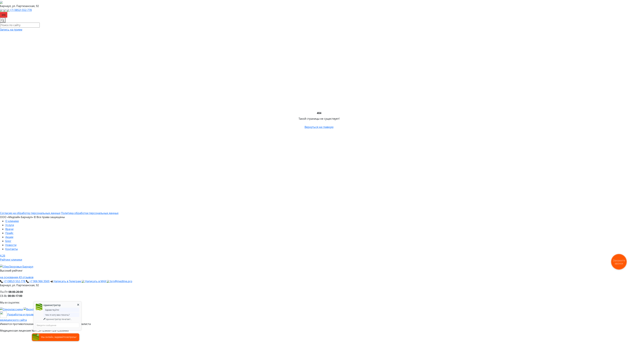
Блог (8, 241)
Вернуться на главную (319, 127)
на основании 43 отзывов (16, 277)
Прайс (9, 233)
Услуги (9, 225)
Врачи (9, 229)
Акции (9, 237)
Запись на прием (11, 29)
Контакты (11, 249)
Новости (10, 245)
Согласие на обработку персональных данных (30, 213)
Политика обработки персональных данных (89, 213)
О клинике (12, 221)
